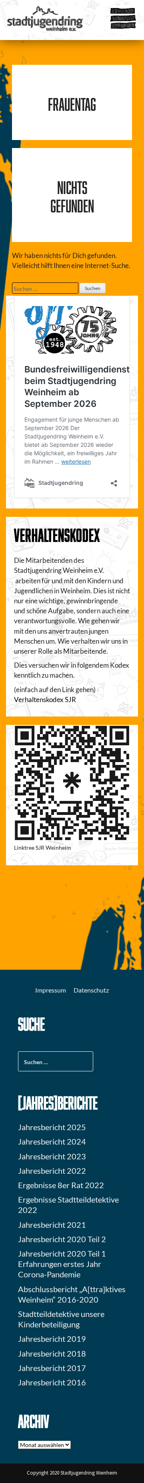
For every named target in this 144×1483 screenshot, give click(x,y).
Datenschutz (91, 990)
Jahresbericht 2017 (52, 1368)
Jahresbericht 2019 (52, 1338)
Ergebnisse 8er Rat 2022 (61, 1185)
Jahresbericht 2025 (52, 1127)
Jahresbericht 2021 (52, 1224)
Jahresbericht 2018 (52, 1353)
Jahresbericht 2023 (52, 1156)
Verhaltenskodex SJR (45, 699)
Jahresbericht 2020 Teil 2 (62, 1239)
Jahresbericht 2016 (52, 1382)
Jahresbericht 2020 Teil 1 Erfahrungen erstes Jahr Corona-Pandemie (62, 1264)
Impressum (50, 990)
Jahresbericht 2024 (52, 1141)
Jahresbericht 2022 (52, 1170)
